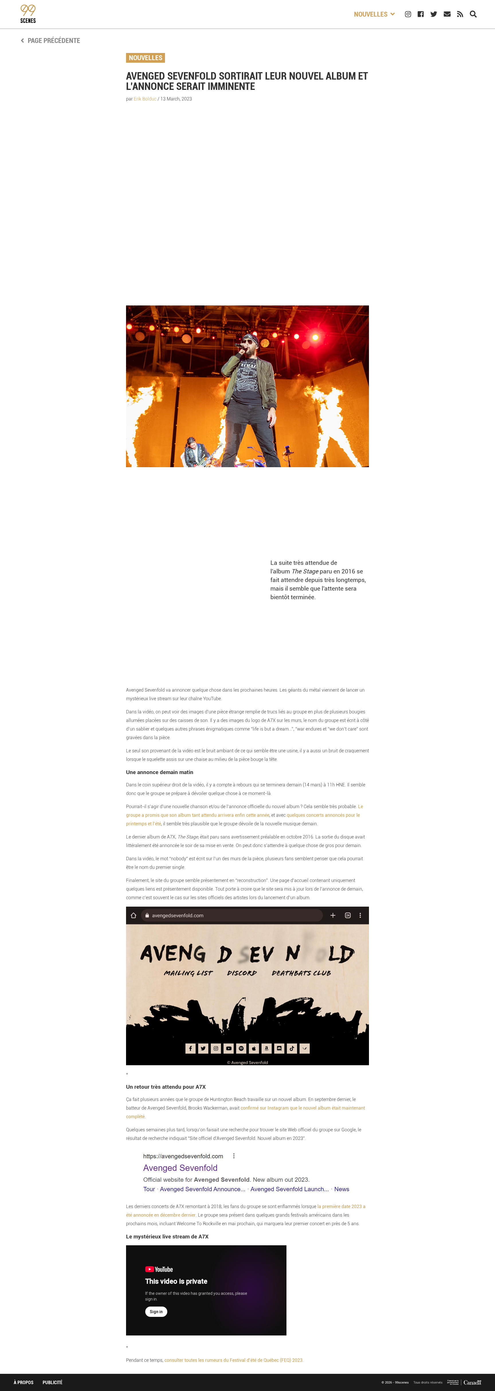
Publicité (52, 1382)
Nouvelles (145, 58)
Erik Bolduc (145, 99)
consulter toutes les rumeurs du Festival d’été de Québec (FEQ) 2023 (233, 1360)
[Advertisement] (247, 206)
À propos (24, 1382)
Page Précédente (53, 41)
